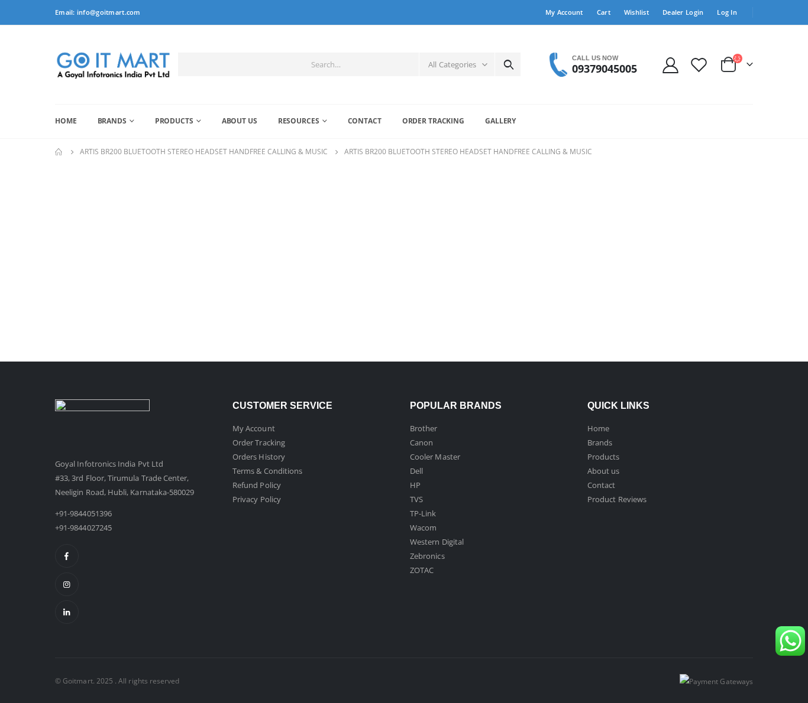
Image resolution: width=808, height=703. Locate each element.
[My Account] (670, 65)
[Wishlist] (699, 65)
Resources (298, 121)
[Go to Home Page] (59, 152)
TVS (416, 499)
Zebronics (427, 556)
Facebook (67, 556)
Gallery (500, 121)
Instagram (67, 584)
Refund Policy (256, 485)
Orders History (258, 456)
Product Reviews (617, 499)
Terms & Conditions (267, 471)
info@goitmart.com (109, 12)
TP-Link (423, 513)
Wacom (423, 527)
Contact (365, 121)
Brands (112, 121)
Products (174, 121)
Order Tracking (433, 121)
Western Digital (437, 541)
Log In (727, 12)
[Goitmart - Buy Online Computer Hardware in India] (113, 64)
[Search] (509, 64)
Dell (416, 471)
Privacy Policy (256, 499)
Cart (603, 12)
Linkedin (67, 612)
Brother (423, 428)
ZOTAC (422, 570)
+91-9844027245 (83, 527)
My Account (564, 12)
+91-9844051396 (83, 513)
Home (66, 121)
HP (415, 485)
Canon (421, 442)
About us (603, 471)
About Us (239, 121)
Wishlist (636, 12)
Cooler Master (435, 456)
